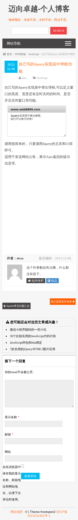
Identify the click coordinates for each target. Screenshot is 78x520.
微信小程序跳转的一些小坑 (28, 329)
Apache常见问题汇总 (17, 305)
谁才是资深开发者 (61, 301)
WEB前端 (20, 54)
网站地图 (16, 512)
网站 (8, 451)
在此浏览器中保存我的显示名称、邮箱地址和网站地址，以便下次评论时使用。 (12, 483)
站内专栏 (37, 280)
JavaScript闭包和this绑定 (26, 342)
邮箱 (9, 434)
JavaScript (33, 54)
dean (24, 78)
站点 (53, 280)
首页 (9, 54)
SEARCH (58, 30)
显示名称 (12, 417)
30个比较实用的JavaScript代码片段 (33, 336)
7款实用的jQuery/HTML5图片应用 (32, 349)
